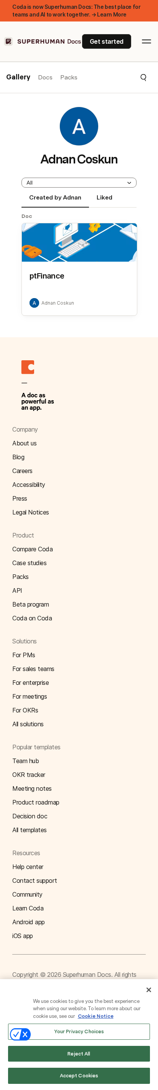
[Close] (148, 989)
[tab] (55, 201)
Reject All (78, 1054)
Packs (68, 77)
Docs (45, 77)
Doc (26, 216)
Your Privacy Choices (79, 1031)
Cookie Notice (96, 1016)
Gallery (18, 77)
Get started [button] (106, 41)
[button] (112, 77)
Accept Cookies (79, 1075)
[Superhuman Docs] (43, 41)
